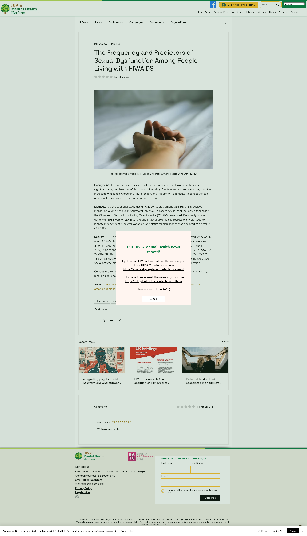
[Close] (303, 530)
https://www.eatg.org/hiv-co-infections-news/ (153, 269)
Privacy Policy (126, 530)
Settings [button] (262, 530)
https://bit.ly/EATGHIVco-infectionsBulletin (153, 281)
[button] (188, 233)
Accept (293, 530)
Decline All (277, 530)
